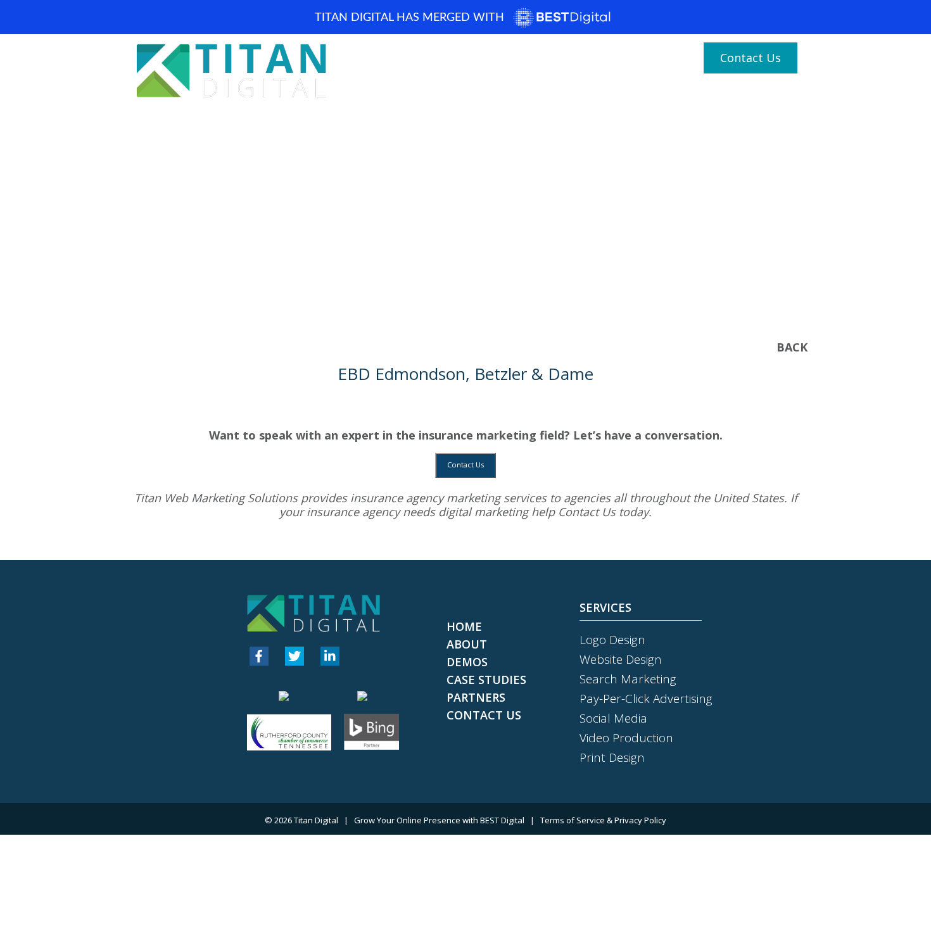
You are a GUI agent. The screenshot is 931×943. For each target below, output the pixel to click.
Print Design (612, 757)
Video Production (626, 738)
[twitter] (294, 656)
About (521, 96)
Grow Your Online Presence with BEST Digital (439, 820)
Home (477, 96)
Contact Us (750, 57)
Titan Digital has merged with (411, 17)
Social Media (613, 718)
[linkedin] (329, 656)
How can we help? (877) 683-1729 (593, 58)
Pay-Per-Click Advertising (646, 698)
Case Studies (701, 96)
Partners (768, 96)
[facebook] (259, 656)
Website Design (621, 659)
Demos (568, 96)
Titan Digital (316, 820)
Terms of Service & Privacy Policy (603, 820)
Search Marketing (628, 679)
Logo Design (612, 639)
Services (628, 96)
